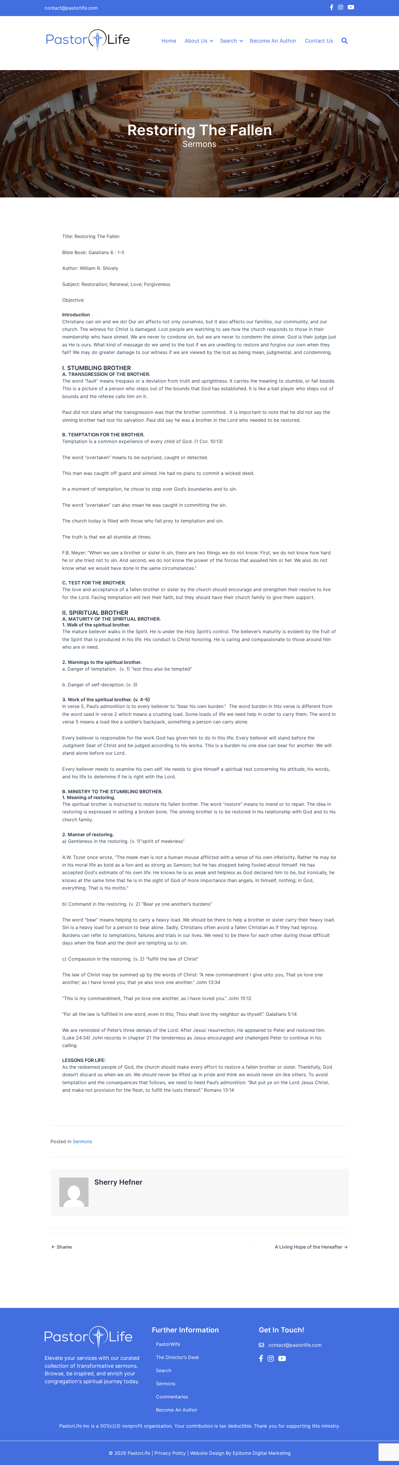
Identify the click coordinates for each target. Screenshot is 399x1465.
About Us (196, 41)
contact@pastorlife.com (71, 8)
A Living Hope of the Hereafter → (311, 1246)
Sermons (199, 144)
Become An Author (273, 41)
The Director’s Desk (177, 1357)
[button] (211, 41)
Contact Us (319, 41)
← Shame (61, 1246)
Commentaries (172, 1397)
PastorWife (168, 1344)
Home (169, 41)
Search (228, 41)
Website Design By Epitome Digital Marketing (240, 1453)
